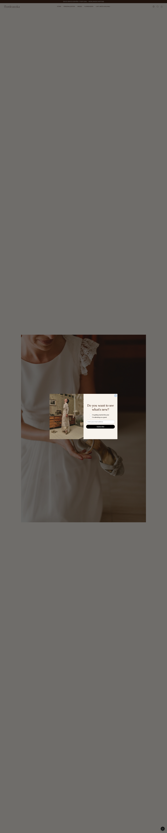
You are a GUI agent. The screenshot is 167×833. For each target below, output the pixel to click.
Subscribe (100, 427)
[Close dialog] (116, 396)
